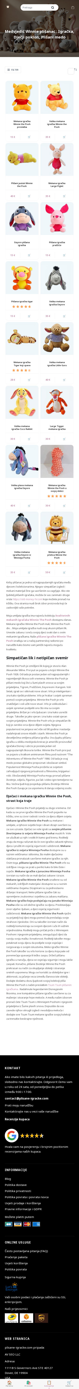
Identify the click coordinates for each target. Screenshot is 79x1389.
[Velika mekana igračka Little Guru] (56, 338)
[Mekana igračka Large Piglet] (56, 159)
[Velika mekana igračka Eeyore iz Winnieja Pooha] (22, 528)
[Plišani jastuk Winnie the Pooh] (22, 159)
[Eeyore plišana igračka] (22, 218)
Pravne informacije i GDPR (23, 1209)
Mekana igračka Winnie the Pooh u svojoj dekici (57, 488)
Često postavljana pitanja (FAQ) (26, 1251)
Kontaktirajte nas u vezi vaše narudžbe (31, 1111)
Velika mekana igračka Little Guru (57, 364)
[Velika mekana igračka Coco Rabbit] (22, 402)
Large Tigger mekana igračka (57, 427)
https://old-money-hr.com (27, 599)
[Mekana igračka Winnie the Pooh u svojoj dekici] (56, 461)
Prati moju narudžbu (19, 1105)
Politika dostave (16, 1185)
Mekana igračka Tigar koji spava (22, 364)
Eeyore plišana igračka (22, 244)
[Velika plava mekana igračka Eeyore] (22, 461)
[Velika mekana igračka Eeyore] (56, 277)
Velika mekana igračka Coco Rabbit (22, 427)
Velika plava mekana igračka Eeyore (22, 487)
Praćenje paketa (16, 1257)
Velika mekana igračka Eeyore (57, 303)
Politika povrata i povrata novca (27, 1197)
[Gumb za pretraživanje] (52, 7)
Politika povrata (16, 1269)
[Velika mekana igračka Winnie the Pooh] (56, 97)
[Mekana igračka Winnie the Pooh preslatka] (22, 97)
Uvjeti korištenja (16, 1263)
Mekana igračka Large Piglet (57, 184)
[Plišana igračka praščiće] (56, 218)
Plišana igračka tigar (22, 301)
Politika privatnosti (18, 1191)
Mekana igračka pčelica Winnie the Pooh (57, 555)
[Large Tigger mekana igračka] (56, 402)
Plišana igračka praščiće (57, 244)
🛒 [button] (29, 136)
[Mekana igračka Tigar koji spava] (22, 338)
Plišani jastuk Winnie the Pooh (22, 184)
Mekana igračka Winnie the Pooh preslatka (21, 124)
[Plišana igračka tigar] (22, 277)
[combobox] (35, 7)
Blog (8, 1179)
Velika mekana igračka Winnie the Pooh (57, 124)
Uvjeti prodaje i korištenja (23, 1203)
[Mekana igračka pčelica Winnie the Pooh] (56, 528)
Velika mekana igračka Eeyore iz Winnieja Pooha (22, 555)
